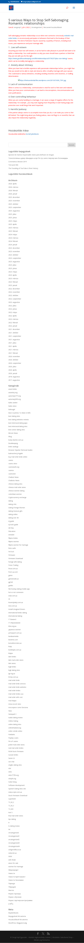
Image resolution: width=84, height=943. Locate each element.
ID (9, 599)
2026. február (13, 190)
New (10, 711)
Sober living (12, 782)
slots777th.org (13, 775)
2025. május (12, 221)
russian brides (13, 755)
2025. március (13, 228)
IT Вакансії (12, 619)
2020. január (12, 373)
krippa (10, 653)
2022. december (14, 289)
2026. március (13, 187)
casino (10, 460)
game (10, 575)
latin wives (12, 663)
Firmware (11, 555)
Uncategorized (36, 27)
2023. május (12, 272)
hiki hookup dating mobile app (19, 589)
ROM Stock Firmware (16, 751)
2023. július (12, 265)
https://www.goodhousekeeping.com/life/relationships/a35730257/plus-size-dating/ (37, 58)
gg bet (10, 582)
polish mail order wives (16, 745)
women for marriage (15, 866)
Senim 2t (11, 758)
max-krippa (12, 701)
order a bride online (15, 731)
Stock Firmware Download (17, 795)
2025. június (12, 218)
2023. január (12, 285)
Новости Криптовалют (16, 877)
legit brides (12, 667)
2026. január (12, 194)
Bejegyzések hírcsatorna (17, 916)
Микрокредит (13, 870)
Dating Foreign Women (16, 508)
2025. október (13, 204)
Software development (16, 785)
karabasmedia (13, 636)
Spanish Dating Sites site (17, 789)
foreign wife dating (15, 562)
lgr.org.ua (11, 674)
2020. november (14, 356)
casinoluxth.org (13, 467)
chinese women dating (16, 491)
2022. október (13, 295)
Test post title (13, 165)
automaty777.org (14, 396)
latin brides (12, 657)
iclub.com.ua (12, 596)
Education (11, 531)
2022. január (12, 326)
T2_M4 (10, 809)
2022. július (12, 306)
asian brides (12, 389)
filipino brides (13, 538)
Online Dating (13, 721)
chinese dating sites (15, 484)
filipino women (13, 541)
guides (10, 585)
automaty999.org (14, 399)
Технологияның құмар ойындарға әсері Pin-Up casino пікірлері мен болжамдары (38, 158)
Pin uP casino (13, 741)
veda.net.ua (12, 853)
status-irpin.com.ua (15, 792)
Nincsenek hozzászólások (52, 27)
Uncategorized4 (14, 846)
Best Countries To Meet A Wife (19, 413)
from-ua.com (13, 572)
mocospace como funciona (18, 707)
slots (10, 772)
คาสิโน (10, 904)
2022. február (13, 323)
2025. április (12, 224)
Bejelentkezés (13, 913)
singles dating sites (15, 765)
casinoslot (12, 474)
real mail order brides (15, 748)
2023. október (13, 255)
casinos (11, 470)
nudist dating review (15, 717)
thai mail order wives (15, 816)
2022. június (12, 309)
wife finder (12, 860)
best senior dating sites (16, 430)
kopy (10, 646)
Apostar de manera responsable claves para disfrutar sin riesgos (31, 155)
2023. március (13, 278)
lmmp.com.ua (13, 677)
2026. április (12, 184)
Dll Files (11, 528)
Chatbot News (13, 477)
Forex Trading (13, 565)
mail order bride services (17, 684)
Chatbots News (13, 480)
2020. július (12, 367)
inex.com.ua (12, 606)
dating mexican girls (15, 511)
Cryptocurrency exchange (17, 497)
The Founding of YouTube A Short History (23, 168)
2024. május (12, 234)
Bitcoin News (13, 433)
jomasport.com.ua (14, 633)
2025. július (12, 214)
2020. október (13, 360)
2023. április (12, 275)
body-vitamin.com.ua (15, 440)
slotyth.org (12, 779)
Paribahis (11, 734)
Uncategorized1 (14, 836)
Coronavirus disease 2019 (17, 162)
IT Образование (14, 623)
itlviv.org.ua (12, 626)
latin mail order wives (15, 660)
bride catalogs (13, 447)
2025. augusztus (14, 211)
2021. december (14, 329)
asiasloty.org (12, 392)
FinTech (11, 552)
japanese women (14, 630)
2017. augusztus (14, 380)
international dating (15, 616)
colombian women (15, 494)
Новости (11, 873)
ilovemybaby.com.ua (15, 602)
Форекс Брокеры (14, 894)
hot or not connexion (15, 592)
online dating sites (14, 724)
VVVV (10, 856)
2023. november (14, 251)
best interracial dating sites (17, 426)
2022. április (12, 316)
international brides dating (17, 613)
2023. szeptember (14, 258)
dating (10, 501)
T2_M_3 (11, 806)
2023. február (13, 282)
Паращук (11, 883)
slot (9, 768)
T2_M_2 (11, 802)
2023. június (12, 268)
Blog (10, 436)
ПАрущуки (12, 887)
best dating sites (14, 416)
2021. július (12, 343)
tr (9, 822)
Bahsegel (11, 409)
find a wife (12, 548)
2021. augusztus (14, 339)
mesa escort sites (14, 704)
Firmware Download (15, 558)
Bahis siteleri (12, 403)
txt (9, 829)
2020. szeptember (14, 363)
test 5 (10, 812)
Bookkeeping (13, 443)
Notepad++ (12, 714)
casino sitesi (12, 463)
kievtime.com (13, 640)
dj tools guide (13, 525)
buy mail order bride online (17, 457)
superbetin (12, 799)
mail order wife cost (15, 697)
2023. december (14, 248)
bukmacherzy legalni (15, 453)
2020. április (12, 370)
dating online (13, 514)
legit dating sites (14, 670)
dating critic (12, 504)
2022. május (12, 312)
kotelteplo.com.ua (14, 650)
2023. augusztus (14, 261)
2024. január (12, 245)
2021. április (12, 346)
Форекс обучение (14, 897)
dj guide (11, 521)
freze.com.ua (13, 568)
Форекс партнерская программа (20, 900)
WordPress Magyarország (17, 923)
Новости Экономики (16, 880)
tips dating (12, 819)
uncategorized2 (13, 839)
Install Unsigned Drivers (16, 609)
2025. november (14, 201)
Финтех (11, 890)
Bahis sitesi (12, 406)
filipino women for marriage (18, 545)
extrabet (11, 535)
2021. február (13, 353)
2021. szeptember (14, 336)
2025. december (14, 197)
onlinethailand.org (14, 728)
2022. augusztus (14, 302)
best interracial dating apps (17, 423)
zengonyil (17, 27)
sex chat (11, 762)
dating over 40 (13, 518)
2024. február (13, 241)
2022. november (14, 292)
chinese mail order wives (17, 487)
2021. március (13, 350)
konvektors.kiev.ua (14, 643)
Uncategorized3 (14, 843)
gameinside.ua (13, 579)
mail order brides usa (15, 694)
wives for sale (13, 863)
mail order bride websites (17, 687)
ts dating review (14, 826)
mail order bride (14, 680)
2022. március (13, 319)
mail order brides (14, 690)
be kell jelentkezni (32, 134)
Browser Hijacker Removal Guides (20, 450)
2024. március (13, 238)
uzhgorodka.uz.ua (14, 850)
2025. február (13, 231)
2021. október (13, 333)
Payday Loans (13, 738)
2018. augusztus (14, 377)
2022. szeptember (14, 299)
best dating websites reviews (18, 420)
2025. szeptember (14, 207)
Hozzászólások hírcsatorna (18, 919)
